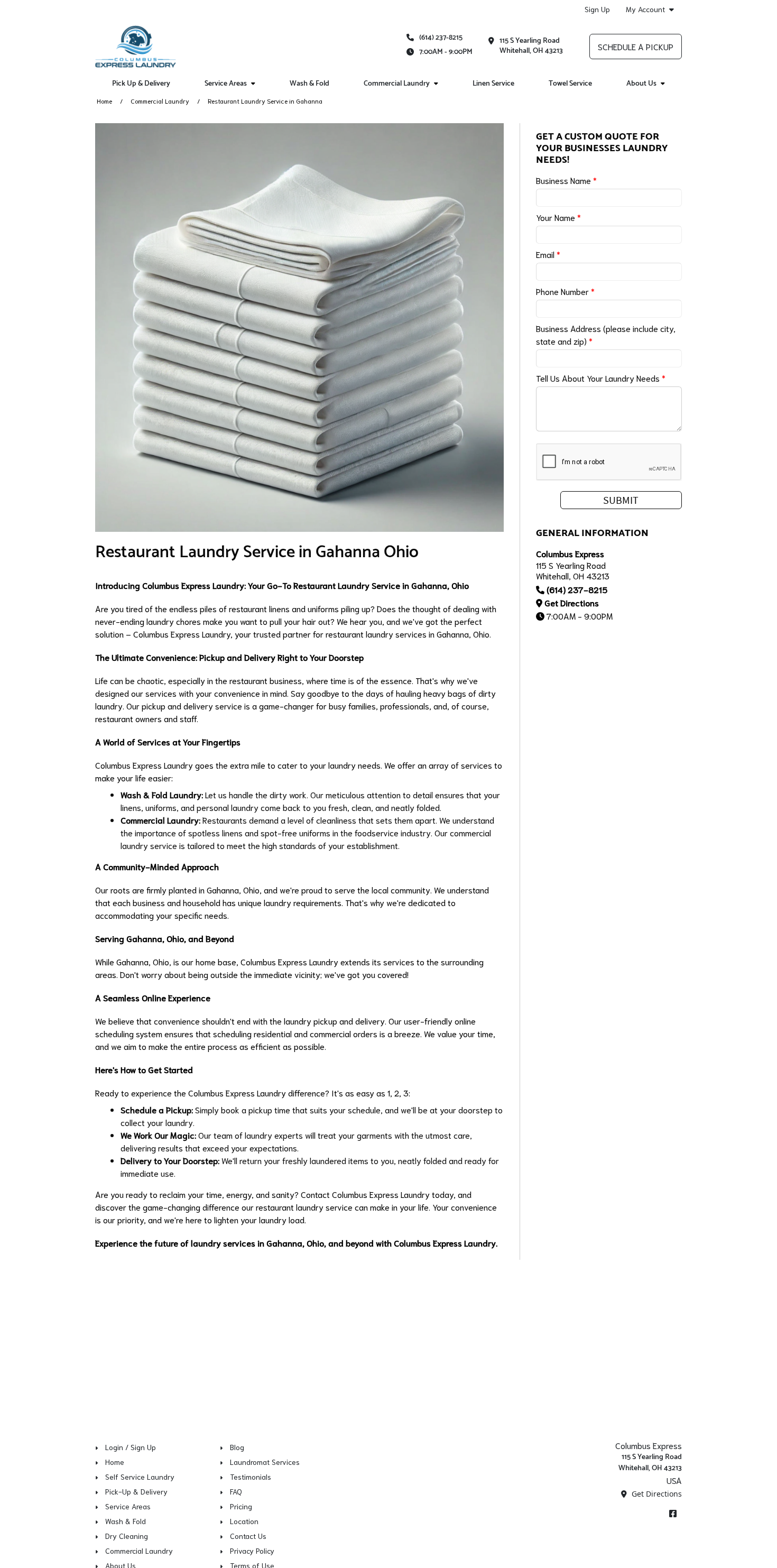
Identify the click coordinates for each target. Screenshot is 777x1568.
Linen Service (493, 84)
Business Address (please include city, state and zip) (606, 334)
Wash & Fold (309, 84)
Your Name (558, 217)
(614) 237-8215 (440, 38)
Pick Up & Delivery (141, 84)
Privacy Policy (252, 1550)
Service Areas (128, 1506)
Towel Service (570, 84)
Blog (237, 1447)
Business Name (566, 180)
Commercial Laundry (160, 101)
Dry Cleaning (126, 1536)
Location (244, 1521)
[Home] (135, 46)
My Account (645, 9)
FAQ (236, 1491)
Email (548, 254)
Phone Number (565, 291)
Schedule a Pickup (635, 46)
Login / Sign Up (130, 1447)
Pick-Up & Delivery (136, 1491)
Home (104, 101)
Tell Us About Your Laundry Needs (600, 377)
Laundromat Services (265, 1461)
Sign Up (597, 9)
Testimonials (250, 1476)
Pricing (241, 1506)
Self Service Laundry (139, 1476)
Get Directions (571, 602)
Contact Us (248, 1536)
